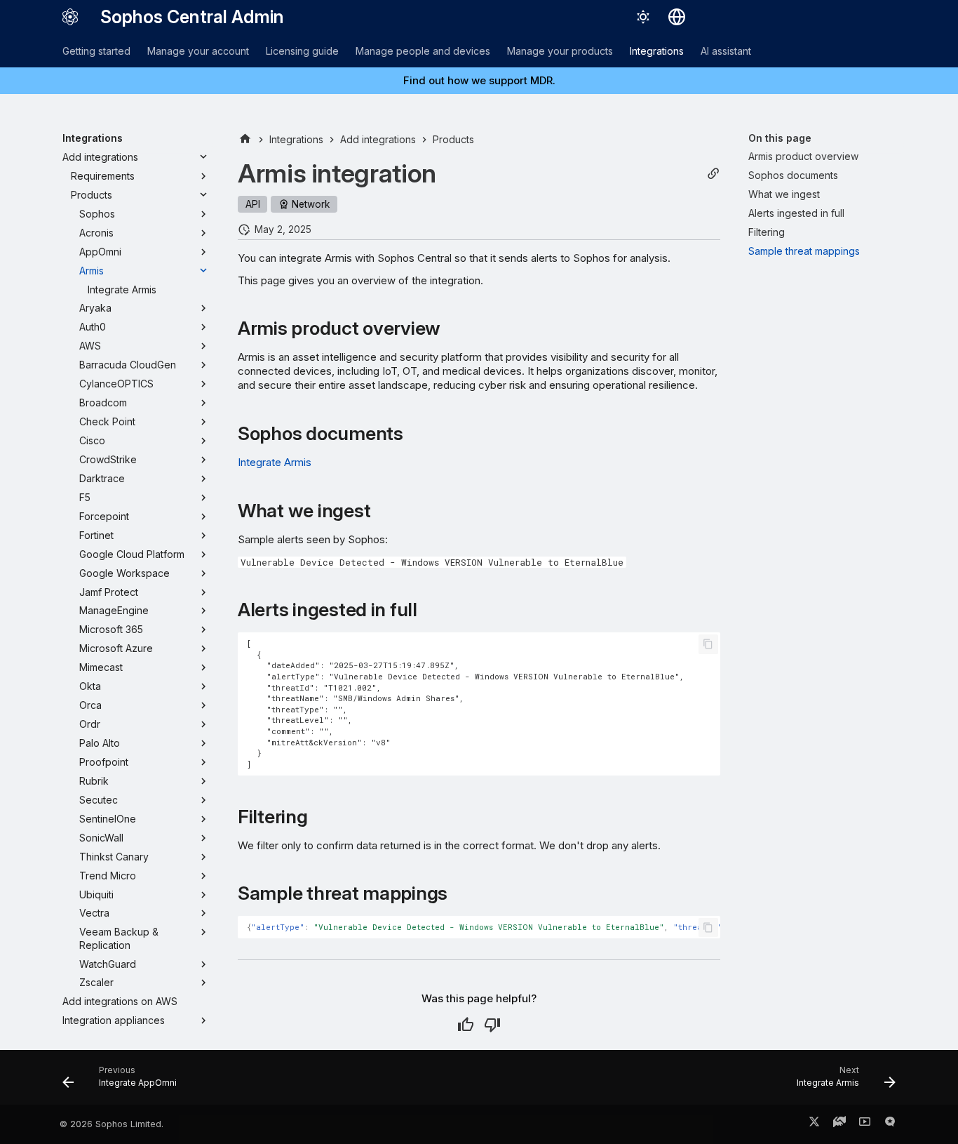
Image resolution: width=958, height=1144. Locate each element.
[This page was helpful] (466, 1024)
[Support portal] (839, 1124)
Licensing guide (302, 51)
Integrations (657, 51)
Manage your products (560, 51)
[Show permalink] (713, 173)
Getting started (96, 51)
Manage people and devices (423, 51)
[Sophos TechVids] (865, 1124)
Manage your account (198, 51)
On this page (779, 138)
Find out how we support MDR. (479, 80)
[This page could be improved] (492, 1024)
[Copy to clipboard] (708, 644)
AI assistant (726, 51)
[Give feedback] (890, 1124)
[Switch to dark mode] (643, 17)
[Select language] (677, 17)
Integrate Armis (274, 462)
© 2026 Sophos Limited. (111, 1124)
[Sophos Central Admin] (70, 17)
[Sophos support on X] (814, 1124)
